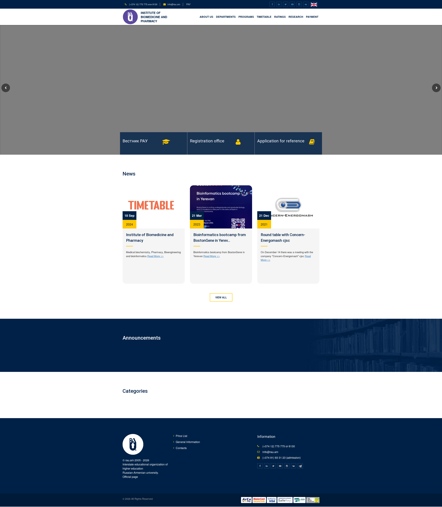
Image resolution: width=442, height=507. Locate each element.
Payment (312, 17)
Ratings (280, 17)
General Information (188, 442)
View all (221, 297)
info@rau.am (173, 4)
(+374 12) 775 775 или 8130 (142, 4)
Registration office (207, 141)
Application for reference (280, 141)
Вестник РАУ (135, 141)
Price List (181, 436)
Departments (226, 17)
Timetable (264, 17)
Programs (246, 17)
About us (206, 17)
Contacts (181, 448)
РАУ (188, 4)
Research (296, 17)
